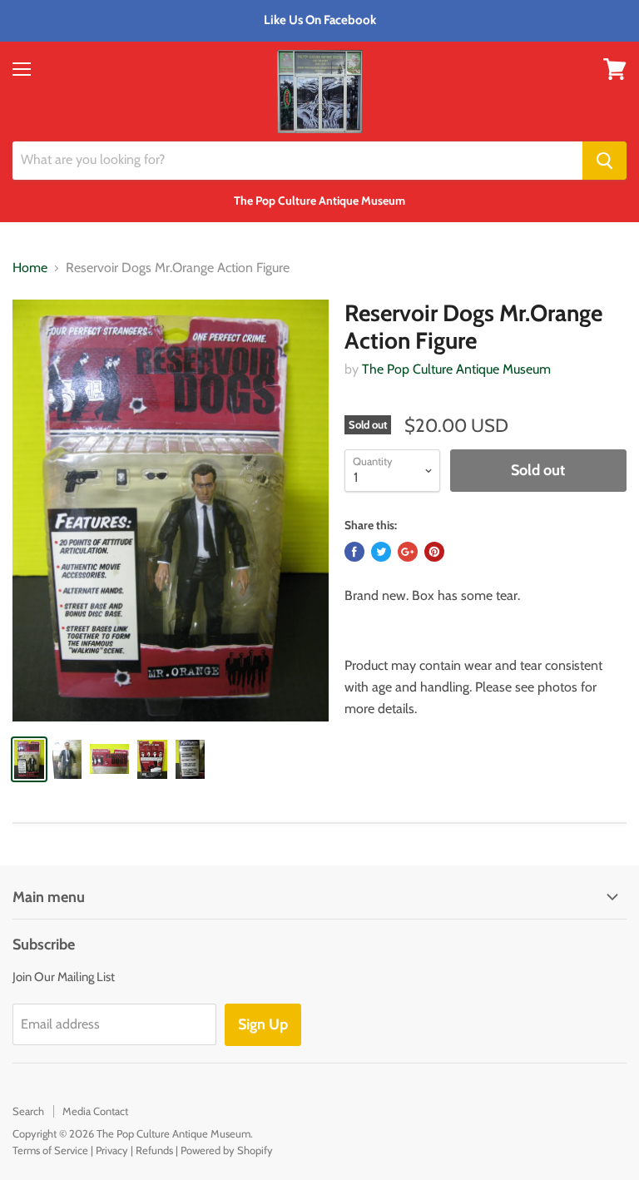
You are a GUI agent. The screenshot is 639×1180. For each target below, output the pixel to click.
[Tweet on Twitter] (381, 552)
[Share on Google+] (408, 552)
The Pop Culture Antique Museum (456, 369)
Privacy (112, 1150)
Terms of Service (50, 1150)
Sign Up (263, 1024)
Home (29, 267)
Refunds (154, 1150)
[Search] (604, 160)
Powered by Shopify (227, 1150)
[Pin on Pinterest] (434, 552)
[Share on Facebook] (354, 552)
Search (28, 1111)
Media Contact (95, 1111)
